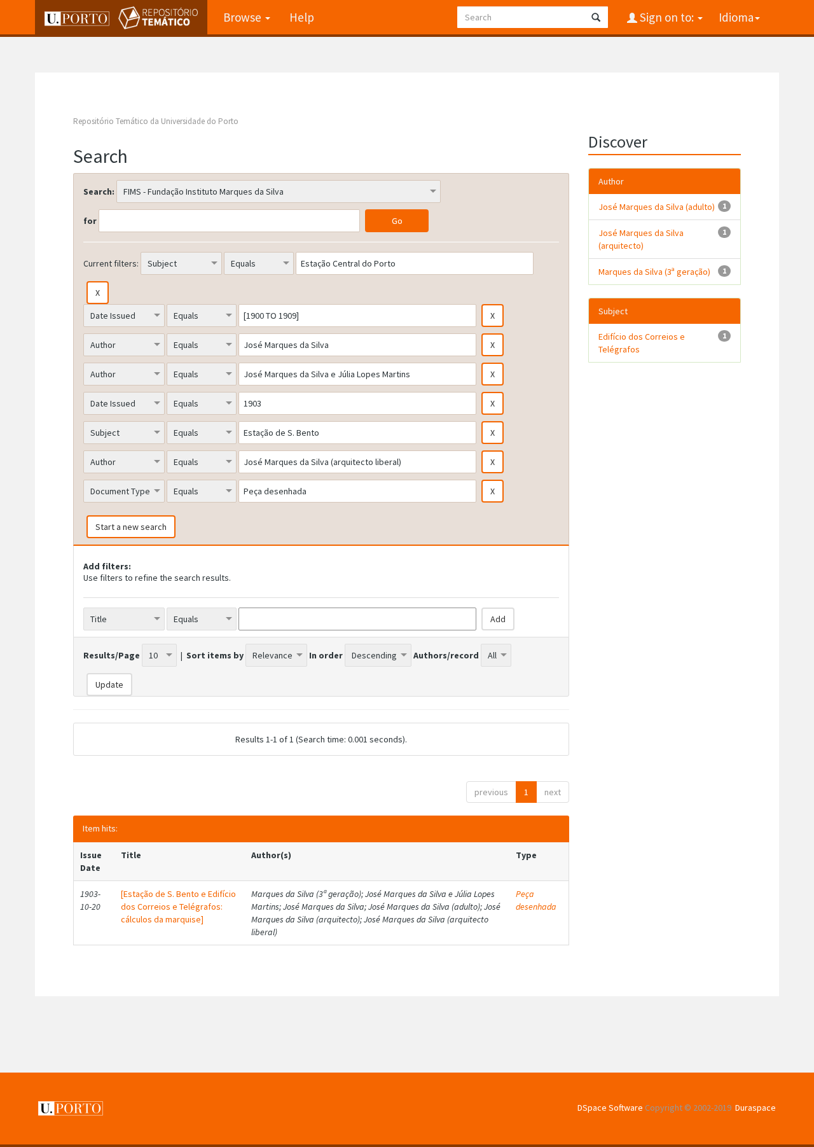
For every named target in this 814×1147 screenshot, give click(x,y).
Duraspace (755, 1107)
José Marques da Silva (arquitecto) (641, 239)
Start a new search (131, 526)
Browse (243, 17)
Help (301, 17)
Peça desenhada (536, 900)
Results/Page (111, 655)
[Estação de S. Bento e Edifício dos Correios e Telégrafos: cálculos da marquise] (178, 906)
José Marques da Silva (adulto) (656, 206)
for (90, 220)
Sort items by (215, 655)
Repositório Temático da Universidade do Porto (155, 121)
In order (326, 655)
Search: (98, 191)
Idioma (736, 17)
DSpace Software (610, 1107)
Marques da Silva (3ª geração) (654, 271)
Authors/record (446, 655)
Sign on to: (666, 17)
